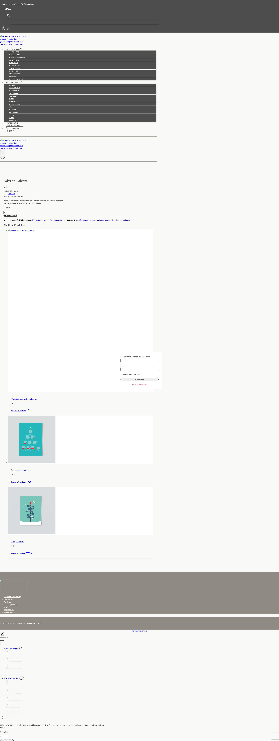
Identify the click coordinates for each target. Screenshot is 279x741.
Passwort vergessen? (139, 384)
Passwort (124, 365)
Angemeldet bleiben (131, 374)
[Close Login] (2, 634)
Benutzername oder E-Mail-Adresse (135, 357)
